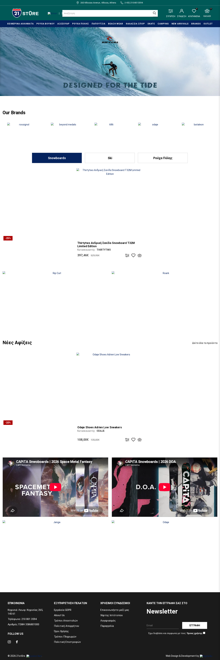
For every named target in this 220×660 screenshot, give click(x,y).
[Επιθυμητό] (133, 255)
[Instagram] (9, 642)
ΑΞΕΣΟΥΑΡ (63, 24)
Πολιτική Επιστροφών (67, 641)
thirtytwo (104, 249)
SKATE (151, 24)
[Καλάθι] (139, 255)
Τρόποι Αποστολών (66, 620)
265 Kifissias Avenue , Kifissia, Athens (98, 3)
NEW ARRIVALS (180, 24)
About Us (59, 615)
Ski (110, 158)
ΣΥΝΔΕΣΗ (181, 16)
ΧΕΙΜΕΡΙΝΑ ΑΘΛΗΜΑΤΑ (20, 24)
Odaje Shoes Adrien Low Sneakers (99, 427)
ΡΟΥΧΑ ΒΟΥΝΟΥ (45, 24)
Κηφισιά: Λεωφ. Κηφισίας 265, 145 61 (25, 611)
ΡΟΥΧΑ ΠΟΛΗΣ (80, 24)
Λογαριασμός (108, 620)
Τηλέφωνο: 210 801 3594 (22, 619)
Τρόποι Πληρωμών (65, 636)
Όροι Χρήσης (61, 631)
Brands (196, 24)
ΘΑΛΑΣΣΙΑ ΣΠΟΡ (135, 24)
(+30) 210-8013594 (134, 3)
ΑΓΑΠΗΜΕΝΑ (194, 13)
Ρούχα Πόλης (162, 158)
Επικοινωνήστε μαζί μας (114, 609)
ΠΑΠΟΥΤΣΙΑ (98, 24)
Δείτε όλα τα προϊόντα (204, 343)
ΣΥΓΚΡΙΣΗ (170, 16)
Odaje (100, 431)
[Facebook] (17, 642)
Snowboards (57, 158)
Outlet (208, 24)
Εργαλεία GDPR (62, 609)
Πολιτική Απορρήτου (66, 625)
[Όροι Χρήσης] (194, 633)
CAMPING (163, 24)
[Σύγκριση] (127, 255)
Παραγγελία (107, 625)
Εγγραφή (194, 625)
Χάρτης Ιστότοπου (111, 615)
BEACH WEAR (115, 24)
